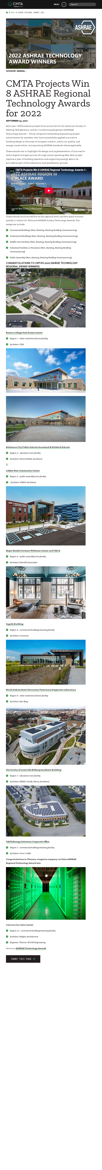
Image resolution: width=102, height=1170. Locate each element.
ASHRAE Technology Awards (31, 948)
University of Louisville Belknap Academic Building (33, 769)
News (13, 12)
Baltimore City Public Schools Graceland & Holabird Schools (38, 447)
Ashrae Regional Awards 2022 (31, 12)
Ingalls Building (14, 624)
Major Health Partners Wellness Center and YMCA (33, 550)
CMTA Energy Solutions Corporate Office (27, 841)
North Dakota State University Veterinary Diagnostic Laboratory (41, 689)
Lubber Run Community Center (23, 470)
